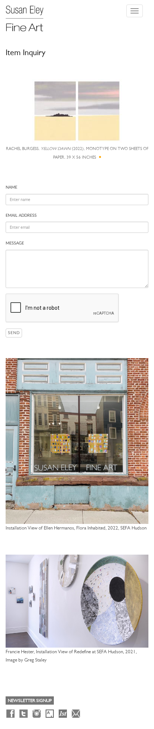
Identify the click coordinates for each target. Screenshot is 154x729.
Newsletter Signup (30, 700)
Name (11, 187)
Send (14, 333)
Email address (21, 215)
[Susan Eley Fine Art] (28, 16)
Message (15, 243)
